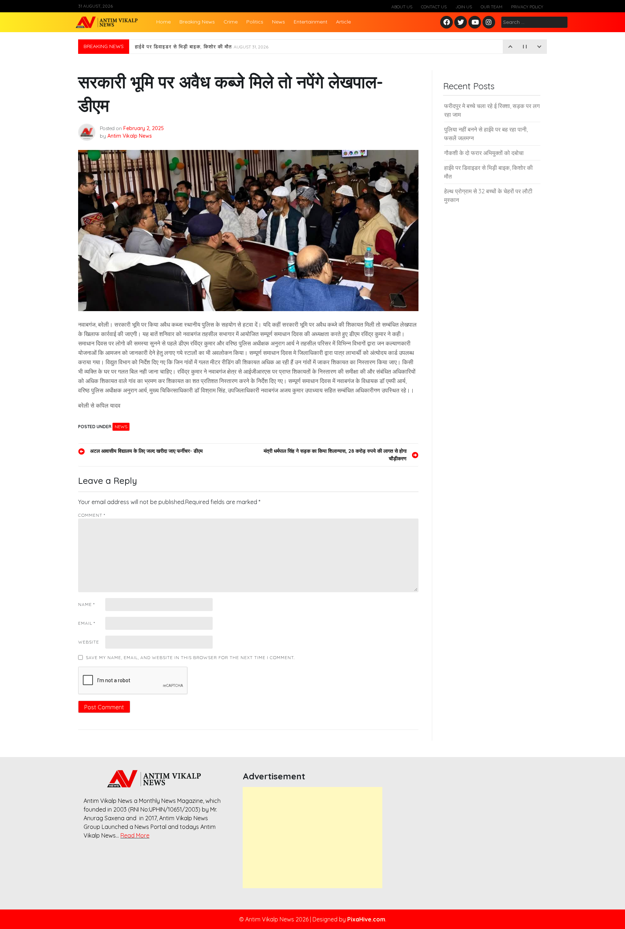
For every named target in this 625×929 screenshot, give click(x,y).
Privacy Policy (527, 6)
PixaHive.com (366, 919)
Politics (254, 21)
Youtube (475, 23)
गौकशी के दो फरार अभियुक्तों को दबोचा (484, 152)
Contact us (434, 6)
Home (163, 21)
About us (401, 6)
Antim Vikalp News (129, 136)
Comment (91, 515)
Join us (463, 6)
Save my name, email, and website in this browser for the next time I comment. (190, 657)
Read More (134, 835)
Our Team (491, 6)
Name (86, 604)
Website (88, 642)
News (278, 21)
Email (86, 623)
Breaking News (197, 21)
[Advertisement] (312, 837)
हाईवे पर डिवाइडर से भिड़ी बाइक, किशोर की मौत (201, 46)
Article (343, 21)
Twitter (461, 23)
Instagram (490, 23)
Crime (231, 21)
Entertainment (310, 21)
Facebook (447, 23)
